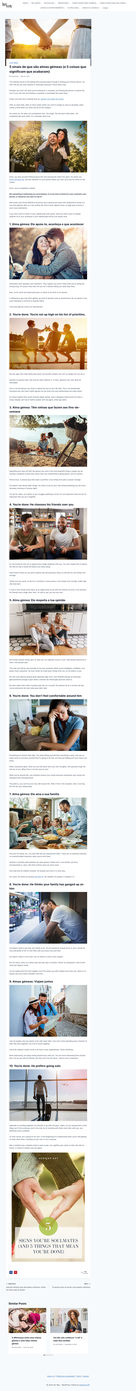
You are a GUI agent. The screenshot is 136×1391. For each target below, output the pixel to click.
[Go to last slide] (11, 1330)
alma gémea (13, 63)
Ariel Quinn (15, 76)
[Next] (84, 1330)
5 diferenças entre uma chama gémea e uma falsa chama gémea (26, 1340)
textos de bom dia (16, 180)
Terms (78, 1376)
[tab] (44, 1355)
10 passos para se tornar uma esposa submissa (71, 1285)
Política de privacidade (65, 1376)
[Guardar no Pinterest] (15, 1272)
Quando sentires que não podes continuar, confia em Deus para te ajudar (26, 1287)
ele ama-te (39, 877)
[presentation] (27, 1320)
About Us (51, 1376)
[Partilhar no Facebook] (11, 1272)
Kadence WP (84, 1385)
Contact (86, 1376)
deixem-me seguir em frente (52, 99)
